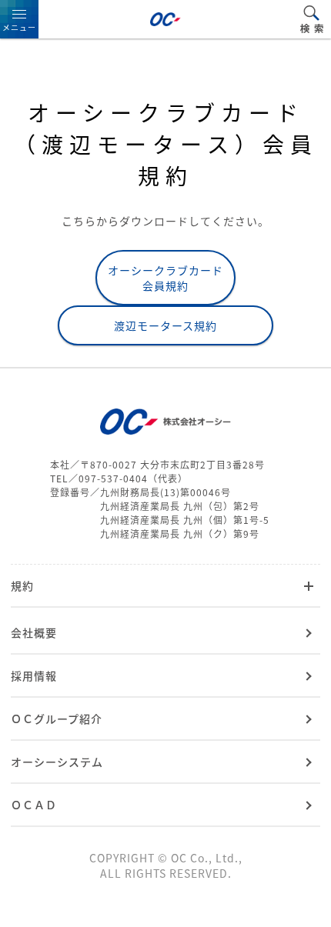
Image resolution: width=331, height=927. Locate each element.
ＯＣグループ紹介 (56, 718)
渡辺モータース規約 (165, 325)
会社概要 (34, 632)
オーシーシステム (57, 761)
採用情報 (34, 675)
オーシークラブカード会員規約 (165, 277)
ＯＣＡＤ (34, 804)
